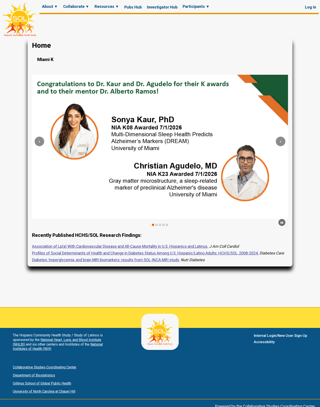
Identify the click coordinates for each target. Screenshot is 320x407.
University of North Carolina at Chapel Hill (44, 391)
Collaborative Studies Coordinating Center (44, 367)
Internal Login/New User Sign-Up (280, 336)
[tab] (153, 225)
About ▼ (50, 6)
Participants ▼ (196, 6)
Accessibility (264, 342)
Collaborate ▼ (76, 6)
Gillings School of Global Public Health (42, 383)
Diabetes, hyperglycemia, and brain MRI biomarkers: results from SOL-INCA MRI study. (106, 260)
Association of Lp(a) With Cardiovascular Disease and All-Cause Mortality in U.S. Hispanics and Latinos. (120, 246)
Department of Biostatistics (34, 375)
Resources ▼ (106, 6)
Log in (310, 7)
